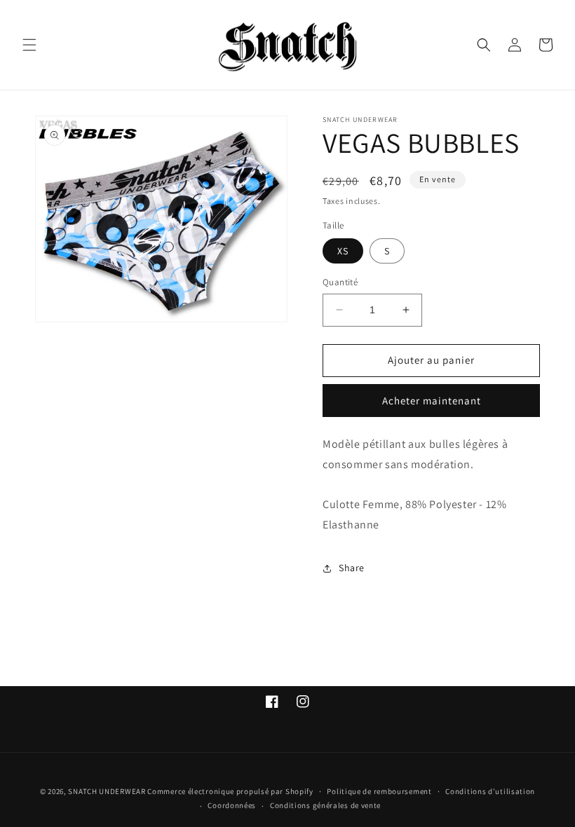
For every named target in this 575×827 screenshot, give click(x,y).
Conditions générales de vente (325, 805)
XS (343, 251)
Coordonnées (232, 805)
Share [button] (352, 567)
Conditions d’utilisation (490, 791)
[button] (29, 44)
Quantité (340, 282)
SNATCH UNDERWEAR (106, 791)
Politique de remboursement (379, 791)
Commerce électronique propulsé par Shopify (230, 791)
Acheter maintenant (431, 400)
